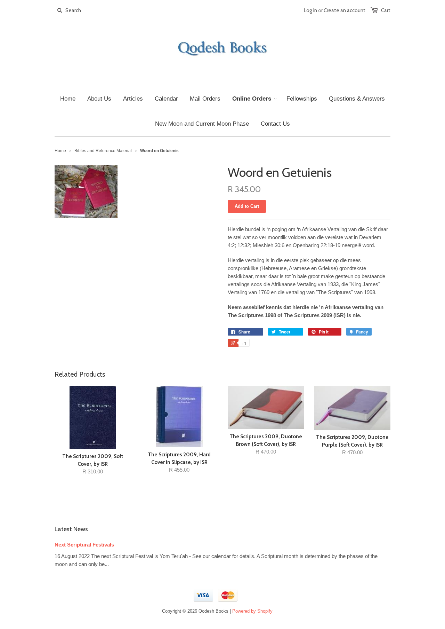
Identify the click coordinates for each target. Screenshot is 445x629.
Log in (310, 10)
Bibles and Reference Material (103, 150)
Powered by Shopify (252, 611)
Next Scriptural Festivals (84, 545)
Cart (385, 10)
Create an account (344, 10)
